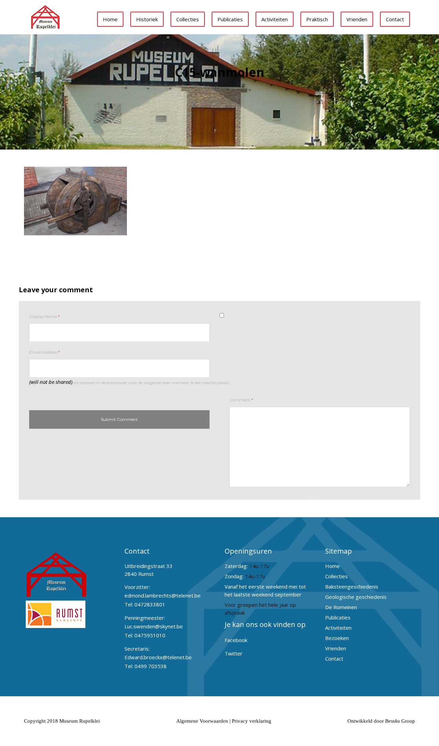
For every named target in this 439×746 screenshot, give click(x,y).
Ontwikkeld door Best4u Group (381, 721)
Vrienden (356, 19)
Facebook (236, 640)
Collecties (187, 19)
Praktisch (317, 19)
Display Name (44, 316)
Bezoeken (337, 638)
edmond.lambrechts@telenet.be (162, 595)
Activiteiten (274, 19)
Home (110, 19)
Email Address (44, 352)
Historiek (147, 19)
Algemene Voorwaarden (202, 721)
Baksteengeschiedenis (351, 586)
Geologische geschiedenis (356, 596)
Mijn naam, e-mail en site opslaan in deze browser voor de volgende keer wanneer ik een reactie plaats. (129, 382)
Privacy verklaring (251, 721)
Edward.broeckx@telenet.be (158, 657)
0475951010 (149, 635)
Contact (395, 19)
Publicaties (230, 19)
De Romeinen (341, 607)
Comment (241, 399)
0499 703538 (150, 666)
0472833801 (149, 604)
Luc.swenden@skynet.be (153, 626)
